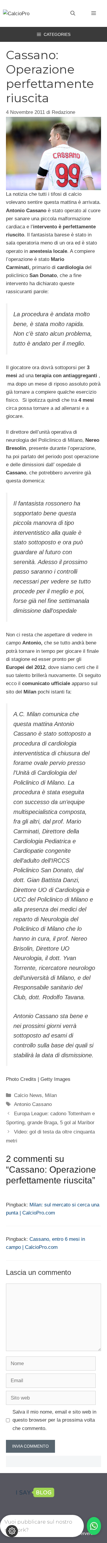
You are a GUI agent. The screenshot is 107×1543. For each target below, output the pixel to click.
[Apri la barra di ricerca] (72, 13)
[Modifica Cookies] (12, 1531)
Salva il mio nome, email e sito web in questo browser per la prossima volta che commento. (54, 1420)
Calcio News (28, 1095)
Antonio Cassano (33, 1104)
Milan (51, 1095)
